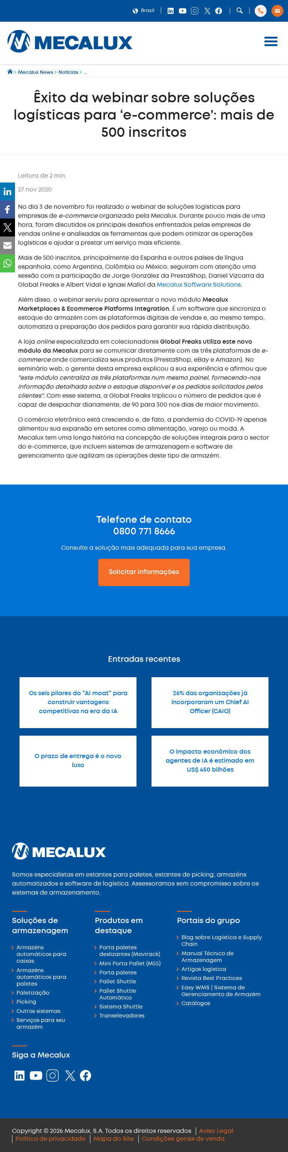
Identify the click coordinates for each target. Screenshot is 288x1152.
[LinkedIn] (7, 191)
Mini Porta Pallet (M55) (129, 964)
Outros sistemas (38, 1011)
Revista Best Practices (212, 978)
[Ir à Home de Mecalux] (11, 72)
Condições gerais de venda (183, 1139)
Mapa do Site (113, 1139)
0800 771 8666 (144, 532)
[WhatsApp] (7, 263)
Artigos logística (204, 969)
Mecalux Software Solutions (199, 285)
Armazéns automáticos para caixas (41, 955)
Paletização (32, 993)
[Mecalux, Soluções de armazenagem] (70, 54)
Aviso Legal (216, 1131)
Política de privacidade (50, 1139)
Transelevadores (121, 1016)
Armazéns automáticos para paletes (41, 977)
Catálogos (196, 1003)
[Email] (7, 245)
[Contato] (278, 11)
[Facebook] (7, 209)
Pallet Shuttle (117, 982)
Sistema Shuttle (120, 1007)
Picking (26, 1002)
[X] (7, 227)
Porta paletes (117, 973)
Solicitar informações (144, 572)
